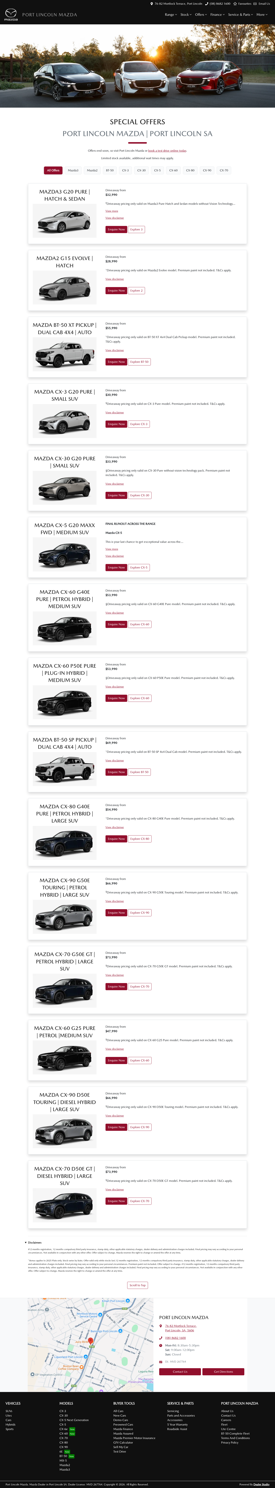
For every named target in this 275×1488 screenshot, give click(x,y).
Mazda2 (64, 1465)
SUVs (9, 1411)
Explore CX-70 (139, 986)
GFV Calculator (123, 1442)
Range (169, 14)
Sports (9, 1429)
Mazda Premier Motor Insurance (134, 1438)
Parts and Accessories (181, 1415)
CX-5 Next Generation (74, 1420)
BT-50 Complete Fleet (235, 1433)
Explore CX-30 (139, 495)
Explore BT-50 (139, 362)
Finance (216, 14)
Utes (9, 1415)
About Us (227, 1411)
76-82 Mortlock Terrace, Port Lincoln (178, 3)
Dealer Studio (261, 1484)
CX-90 (63, 1447)
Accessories (174, 1420)
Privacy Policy (229, 1442)
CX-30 (63, 1415)
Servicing (173, 1411)
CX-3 (62, 1411)
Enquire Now (116, 229)
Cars (8, 1420)
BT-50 (63, 1456)
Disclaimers (35, 1242)
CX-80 (63, 1442)
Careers (226, 1420)
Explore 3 (136, 229)
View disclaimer (115, 217)
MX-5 (63, 1460)
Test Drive (119, 1451)
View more (112, 210)
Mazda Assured (123, 1433)
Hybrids (10, 1424)
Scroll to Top (138, 1285)
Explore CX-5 (138, 567)
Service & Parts (239, 14)
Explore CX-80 (139, 839)
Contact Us (180, 1371)
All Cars (118, 1411)
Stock (185, 14)
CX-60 (63, 1433)
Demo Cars (120, 1420)
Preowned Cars (123, 1424)
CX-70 (63, 1438)
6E (61, 1451)
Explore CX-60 (139, 624)
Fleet (224, 1424)
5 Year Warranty (177, 1424)
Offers (199, 14)
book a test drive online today (167, 150)
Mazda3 (64, 1469)
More (260, 14)
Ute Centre (228, 1429)
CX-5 (62, 1424)
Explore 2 (136, 290)
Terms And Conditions (235, 1438)
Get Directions (223, 1371)
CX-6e (63, 1429)
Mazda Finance (123, 1429)
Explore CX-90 (139, 912)
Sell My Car (120, 1447)
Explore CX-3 (138, 424)
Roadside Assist (177, 1429)
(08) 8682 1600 (220, 3)
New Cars (119, 1415)
